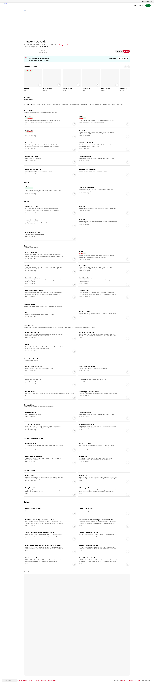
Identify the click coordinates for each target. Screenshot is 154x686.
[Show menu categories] (24, 104)
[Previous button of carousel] (125, 66)
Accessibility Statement (26, 680)
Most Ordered (31, 104)
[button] (33, 80)
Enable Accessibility (147, 1)
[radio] (119, 51)
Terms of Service (40, 680)
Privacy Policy (51, 680)
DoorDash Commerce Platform (130, 680)
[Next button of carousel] (128, 66)
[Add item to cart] (39, 84)
